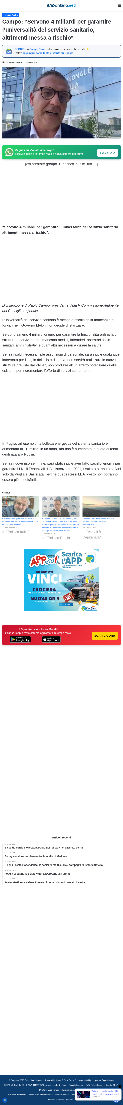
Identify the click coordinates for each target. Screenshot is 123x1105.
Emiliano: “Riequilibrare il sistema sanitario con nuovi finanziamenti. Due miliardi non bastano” (20, 521)
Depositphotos (108, 1080)
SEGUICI (20, 49)
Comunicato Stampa (13, 62)
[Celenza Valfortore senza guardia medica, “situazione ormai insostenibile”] (101, 506)
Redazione (21, 1095)
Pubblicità (52, 1099)
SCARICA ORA (104, 635)
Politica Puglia (11, 15)
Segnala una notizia (66, 1099)
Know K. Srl (61, 1080)
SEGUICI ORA (107, 152)
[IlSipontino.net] (61, 5)
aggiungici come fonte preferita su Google (48, 53)
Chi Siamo (11, 1095)
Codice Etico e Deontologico (40, 1095)
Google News (37, 49)
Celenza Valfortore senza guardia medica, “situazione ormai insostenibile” (98, 521)
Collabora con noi (61, 1095)
